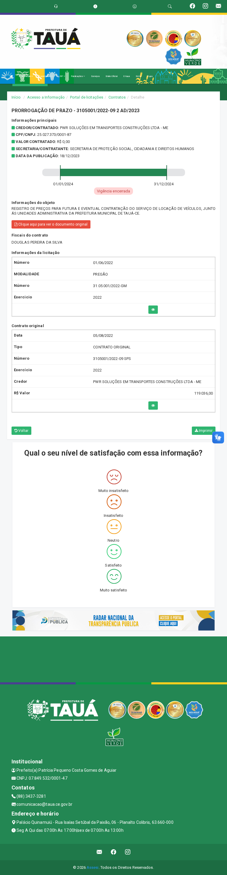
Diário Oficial (111, 76)
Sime (138, 76)
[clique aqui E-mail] (99, 852)
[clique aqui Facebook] (113, 852)
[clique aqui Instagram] (128, 852)
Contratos (117, 97)
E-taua (126, 76)
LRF (61, 76)
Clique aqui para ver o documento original (52, 224)
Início (16, 97)
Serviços (95, 76)
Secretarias (45, 76)
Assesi (93, 867)
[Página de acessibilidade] (135, 6)
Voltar (22, 431)
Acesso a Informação (46, 97)
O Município (25, 76)
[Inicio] (11, 76)
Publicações (77, 76)
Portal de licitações (86, 97)
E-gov (150, 76)
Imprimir (205, 431)
